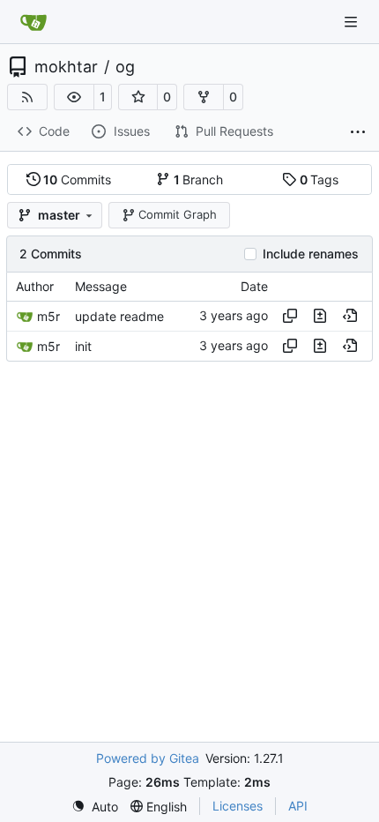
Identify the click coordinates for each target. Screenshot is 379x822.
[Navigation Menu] (352, 21)
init (83, 346)
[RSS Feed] (27, 97)
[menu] (94, 806)
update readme (119, 316)
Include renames (311, 254)
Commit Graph (177, 214)
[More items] (358, 132)
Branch (199, 179)
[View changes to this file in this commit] (320, 316)
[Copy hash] (290, 316)
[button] (74, 97)
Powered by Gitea (147, 758)
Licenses (237, 805)
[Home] (33, 22)
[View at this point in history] (350, 316)
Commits (77, 179)
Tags (319, 179)
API (298, 805)
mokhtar (66, 67)
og (125, 67)
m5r (48, 316)
